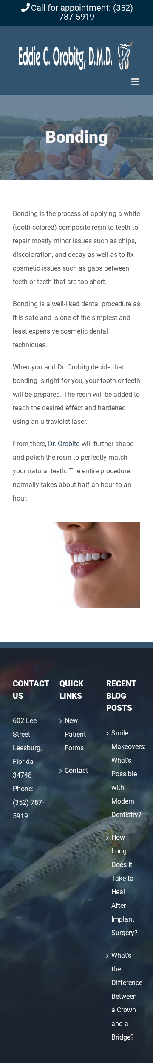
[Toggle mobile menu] (135, 81)
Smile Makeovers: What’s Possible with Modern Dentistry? (123, 774)
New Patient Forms (75, 734)
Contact (76, 770)
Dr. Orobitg (64, 444)
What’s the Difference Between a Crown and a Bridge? (123, 996)
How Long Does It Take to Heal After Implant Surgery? (123, 885)
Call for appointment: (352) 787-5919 (82, 12)
